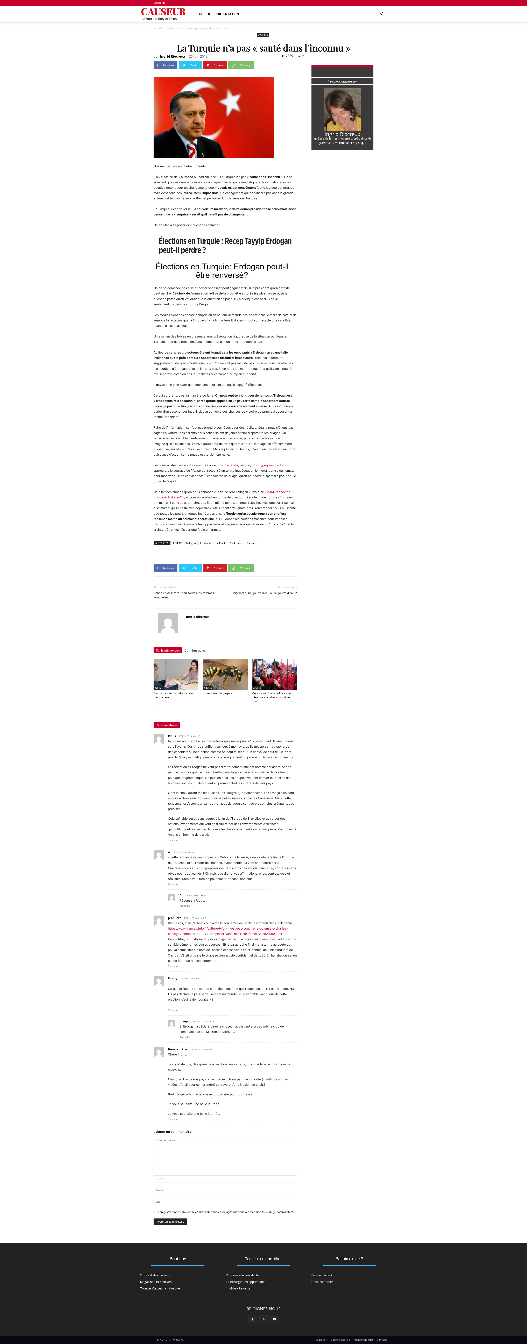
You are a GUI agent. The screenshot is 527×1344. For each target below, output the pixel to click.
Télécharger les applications (245, 1282)
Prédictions (236, 543)
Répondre (173, 840)
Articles (170, 28)
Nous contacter (322, 1282)
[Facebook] (252, 1319)
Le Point (220, 543)
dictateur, (232, 465)
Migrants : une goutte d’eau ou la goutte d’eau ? (265, 593)
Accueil (205, 14)
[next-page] (162, 709)
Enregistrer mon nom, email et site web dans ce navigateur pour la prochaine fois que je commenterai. (226, 1212)
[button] (382, 14)
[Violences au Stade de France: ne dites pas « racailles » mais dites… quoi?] (274, 674)
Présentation (227, 14)
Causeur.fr (159, 2)
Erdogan (191, 543)
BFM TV (177, 543)
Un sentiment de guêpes (217, 693)
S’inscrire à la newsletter (243, 1275)
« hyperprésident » (270, 465)
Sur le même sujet (168, 650)
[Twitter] (263, 1319)
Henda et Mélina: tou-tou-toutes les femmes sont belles (184, 595)
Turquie (251, 543)
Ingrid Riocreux (172, 56)
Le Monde (205, 543)
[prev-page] (156, 709)
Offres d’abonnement (155, 1275)
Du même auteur (196, 650)
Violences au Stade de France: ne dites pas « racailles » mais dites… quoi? (272, 697)
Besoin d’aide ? (321, 1275)
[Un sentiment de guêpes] (225, 674)
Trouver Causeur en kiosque (160, 1288)
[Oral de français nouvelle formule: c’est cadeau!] (176, 674)
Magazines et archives (156, 1282)
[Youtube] (274, 1319)
